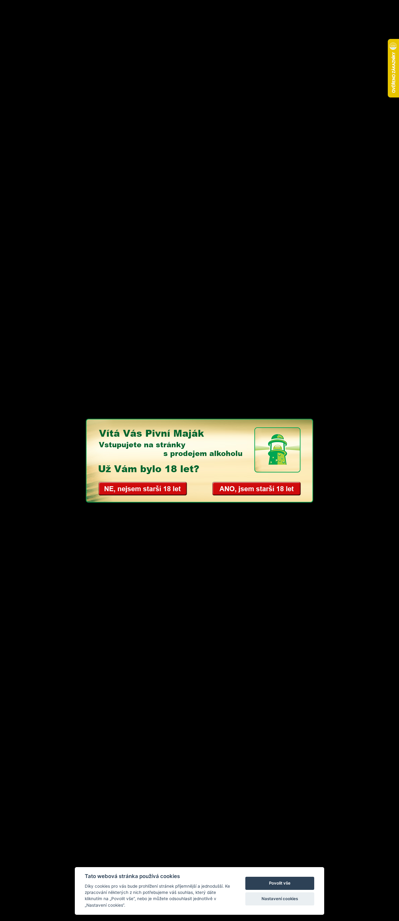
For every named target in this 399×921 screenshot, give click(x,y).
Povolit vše (280, 883)
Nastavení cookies (280, 898)
